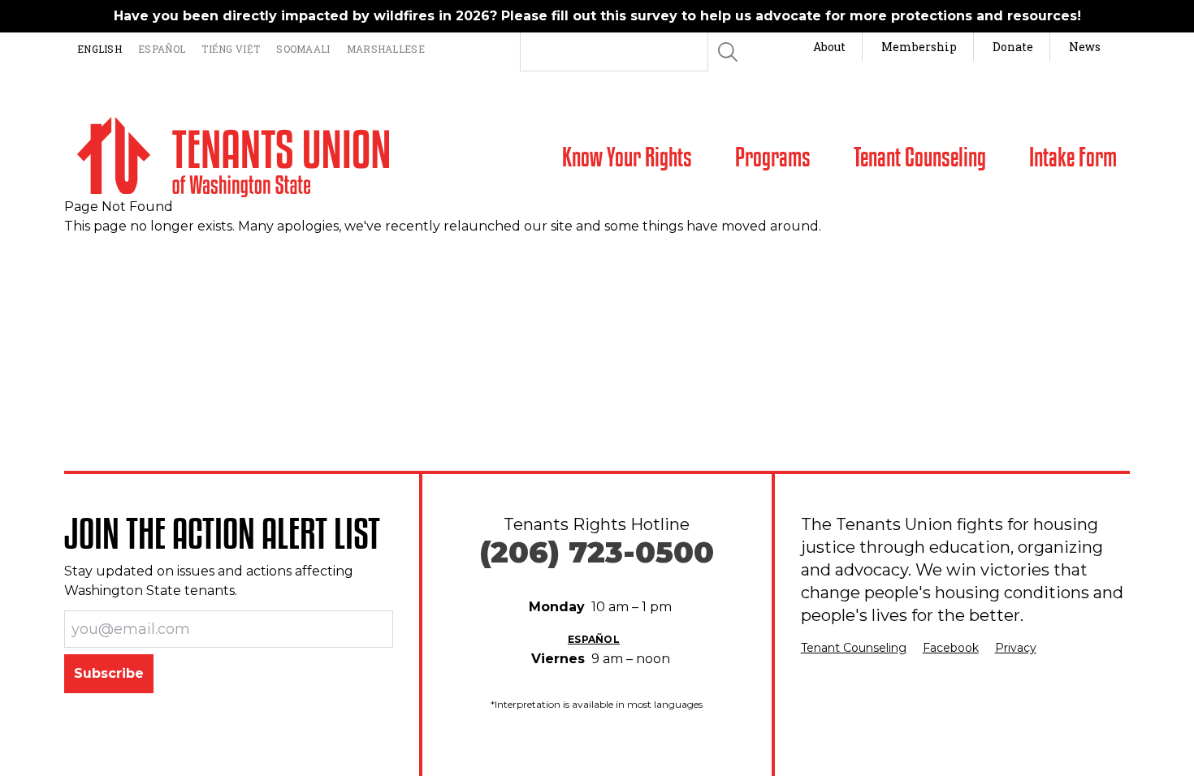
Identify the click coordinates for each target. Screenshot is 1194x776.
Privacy (1015, 647)
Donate (1013, 46)
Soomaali (303, 48)
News (1085, 46)
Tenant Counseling (853, 647)
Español (161, 48)
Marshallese (386, 48)
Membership (919, 46)
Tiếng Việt (230, 48)
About (829, 46)
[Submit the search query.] (727, 51)
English (99, 48)
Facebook (951, 647)
